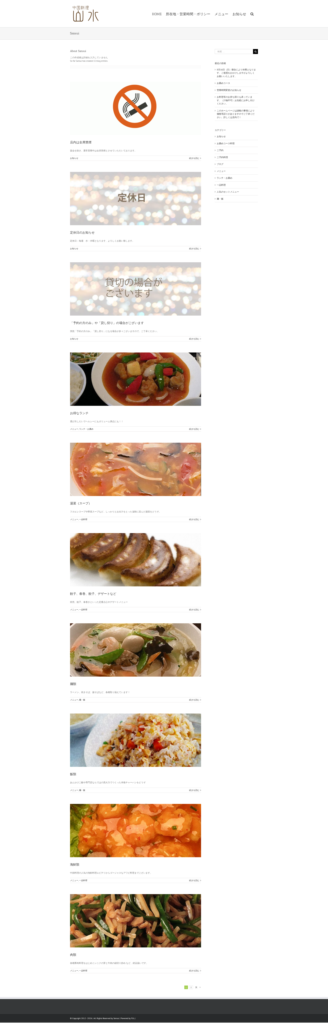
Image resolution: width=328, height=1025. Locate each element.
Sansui (116, 1018)
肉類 (73, 955)
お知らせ (74, 158)
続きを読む (194, 158)
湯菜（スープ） (81, 503)
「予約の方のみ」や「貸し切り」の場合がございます (107, 323)
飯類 (73, 774)
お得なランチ (79, 413)
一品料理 (83, 519)
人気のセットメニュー (228, 191)
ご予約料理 (222, 157)
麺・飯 (82, 699)
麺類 (73, 684)
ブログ (220, 164)
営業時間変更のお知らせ (229, 90)
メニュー (74, 429)
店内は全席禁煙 (81, 142)
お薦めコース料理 (226, 143)
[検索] (252, 13)
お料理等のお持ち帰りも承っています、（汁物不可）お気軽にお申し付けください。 (236, 100)
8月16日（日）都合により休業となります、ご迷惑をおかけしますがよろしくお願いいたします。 (236, 73)
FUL (132, 1018)
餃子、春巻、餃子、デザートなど (93, 594)
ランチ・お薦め (86, 429)
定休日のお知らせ (82, 232)
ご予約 (220, 150)
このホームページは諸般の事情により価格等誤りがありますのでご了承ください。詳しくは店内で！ (236, 114)
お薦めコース (223, 83)
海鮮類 (74, 864)
